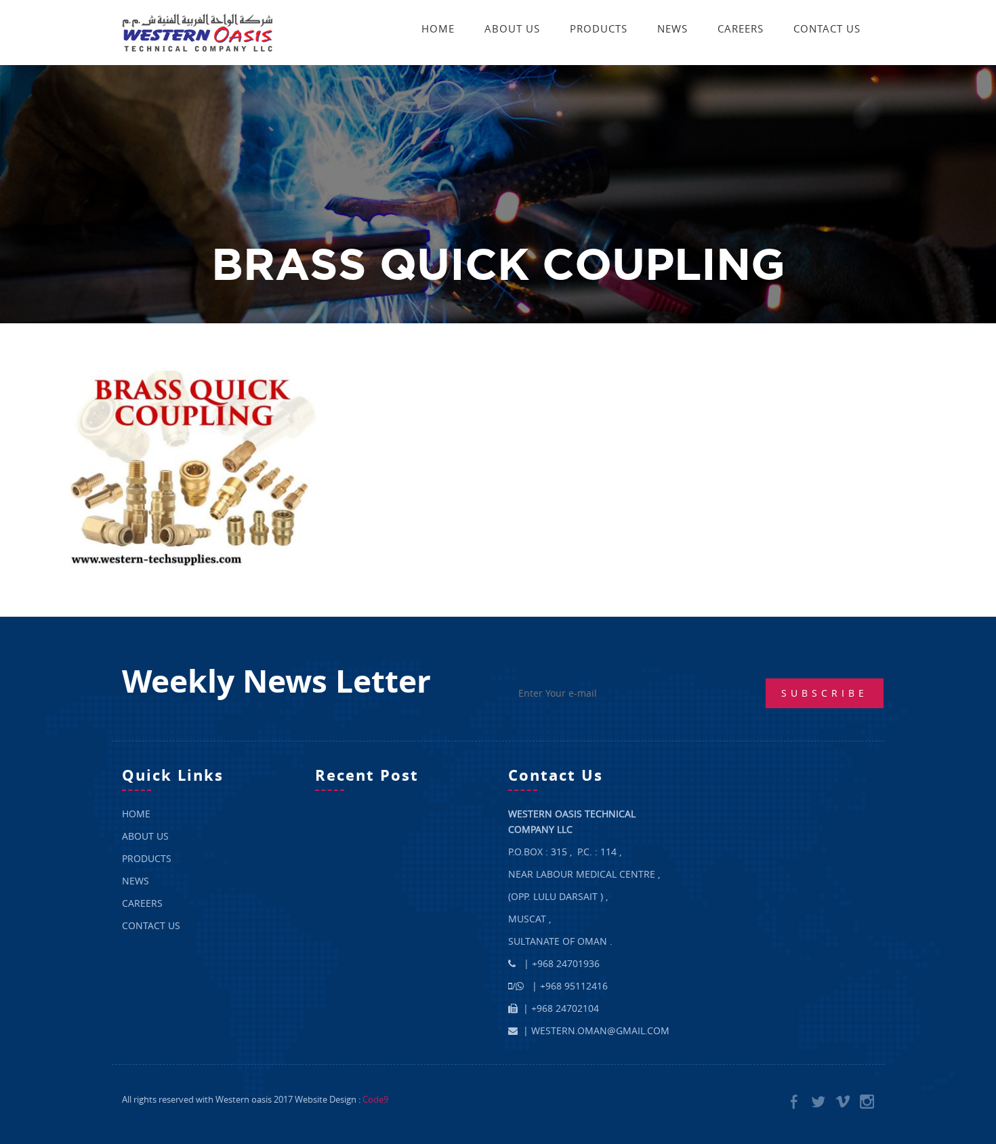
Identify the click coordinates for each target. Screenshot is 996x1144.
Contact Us (826, 28)
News (672, 28)
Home (438, 28)
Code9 (375, 1099)
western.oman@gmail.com (600, 1030)
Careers (741, 28)
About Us (512, 28)
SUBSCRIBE (824, 693)
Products (598, 28)
